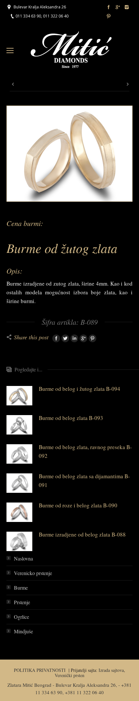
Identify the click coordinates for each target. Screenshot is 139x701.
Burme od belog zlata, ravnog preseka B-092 (85, 451)
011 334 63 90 (28, 16)
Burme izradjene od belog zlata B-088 (82, 534)
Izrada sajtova (111, 670)
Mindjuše (23, 631)
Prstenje (22, 602)
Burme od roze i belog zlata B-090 (78, 505)
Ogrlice (21, 616)
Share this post (31, 337)
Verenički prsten (69, 675)
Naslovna (23, 558)
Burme (21, 587)
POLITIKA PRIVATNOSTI (40, 670)
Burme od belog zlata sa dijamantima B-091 (84, 480)
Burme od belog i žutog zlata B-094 (79, 388)
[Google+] (118, 7)
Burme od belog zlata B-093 (71, 418)
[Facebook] (108, 7)
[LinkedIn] (74, 338)
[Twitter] (65, 338)
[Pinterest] (108, 16)
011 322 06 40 (56, 16)
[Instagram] (127, 7)
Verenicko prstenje (33, 573)
